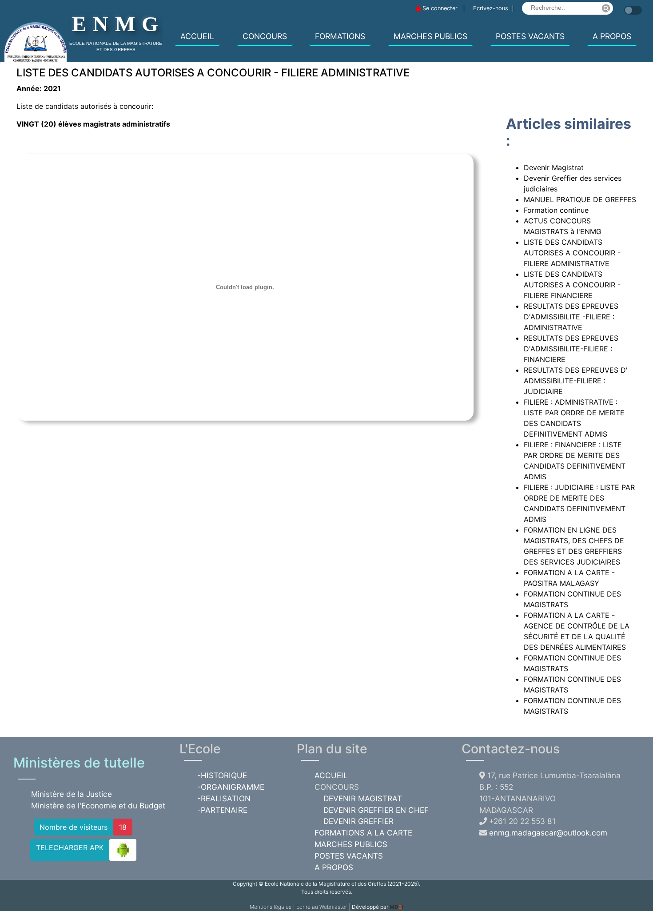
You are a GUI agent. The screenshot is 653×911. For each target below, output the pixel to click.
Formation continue (556, 210)
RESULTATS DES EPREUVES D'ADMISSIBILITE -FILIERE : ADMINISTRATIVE (571, 317)
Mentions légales (270, 906)
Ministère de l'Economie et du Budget (98, 805)
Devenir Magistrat (554, 167)
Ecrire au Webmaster (321, 906)
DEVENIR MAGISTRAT (362, 798)
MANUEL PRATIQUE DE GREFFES (580, 199)
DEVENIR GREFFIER (358, 821)
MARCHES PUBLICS (430, 36)
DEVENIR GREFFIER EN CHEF (376, 810)
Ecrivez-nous (490, 8)
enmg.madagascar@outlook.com (548, 832)
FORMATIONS (340, 36)
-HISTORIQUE (222, 775)
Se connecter (440, 8)
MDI (396, 906)
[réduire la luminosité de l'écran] (622, 5)
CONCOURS (265, 36)
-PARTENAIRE (222, 810)
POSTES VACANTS (530, 36)
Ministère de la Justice (71, 794)
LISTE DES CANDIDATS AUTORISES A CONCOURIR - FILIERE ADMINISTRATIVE (572, 253)
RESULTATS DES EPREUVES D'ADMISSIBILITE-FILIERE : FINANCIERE (571, 349)
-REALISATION (224, 798)
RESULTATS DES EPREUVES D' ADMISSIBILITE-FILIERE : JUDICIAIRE (576, 381)
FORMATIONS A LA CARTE (363, 832)
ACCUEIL (197, 36)
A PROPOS (612, 36)
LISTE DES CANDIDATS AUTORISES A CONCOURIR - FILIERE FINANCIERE (572, 285)
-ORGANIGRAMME (230, 787)
